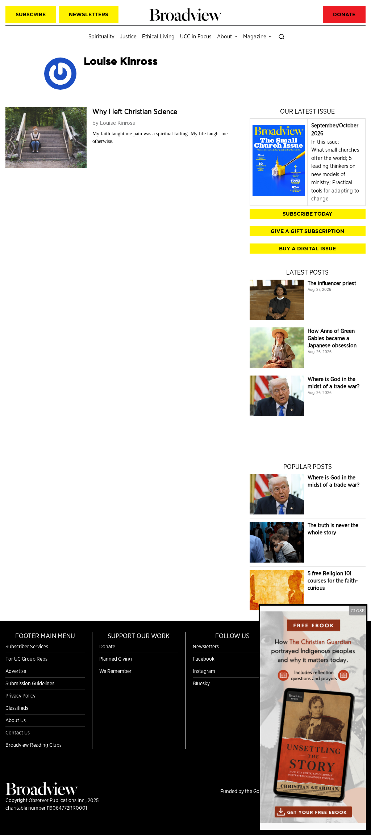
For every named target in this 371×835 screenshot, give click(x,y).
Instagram (204, 671)
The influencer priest (332, 283)
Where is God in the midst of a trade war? (333, 383)
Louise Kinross (117, 122)
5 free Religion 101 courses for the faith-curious (333, 580)
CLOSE (357, 610)
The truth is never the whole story (333, 529)
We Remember (115, 671)
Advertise (15, 671)
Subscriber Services (26, 646)
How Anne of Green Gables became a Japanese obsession (332, 338)
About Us (15, 720)
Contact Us (17, 733)
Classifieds (16, 708)
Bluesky (201, 683)
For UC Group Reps (26, 659)
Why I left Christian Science (134, 111)
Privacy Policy (20, 696)
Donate (107, 646)
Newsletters (206, 646)
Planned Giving (115, 659)
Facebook (203, 659)
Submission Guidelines (29, 683)
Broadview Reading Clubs (33, 745)
